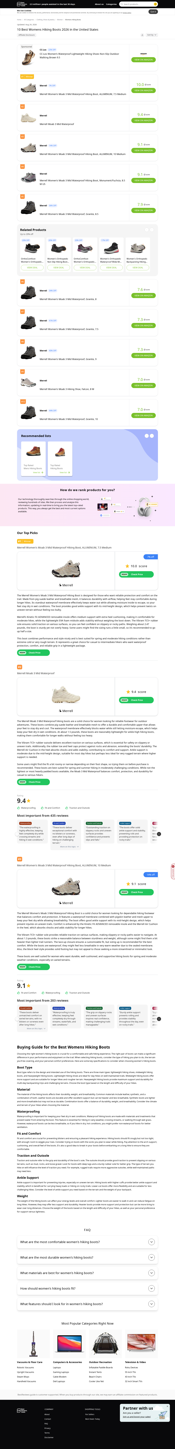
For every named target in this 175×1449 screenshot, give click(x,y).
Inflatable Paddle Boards (101, 1367)
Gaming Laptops (61, 1372)
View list (36, 472)
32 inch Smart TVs (133, 1381)
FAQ (46, 1423)
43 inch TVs (130, 1376)
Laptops (57, 1367)
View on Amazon (144, 59)
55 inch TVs (130, 1372)
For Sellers (89, 1414)
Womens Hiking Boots (73, 20)
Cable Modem (59, 1376)
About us (99, 4)
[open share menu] (142, 35)
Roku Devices (131, 1367)
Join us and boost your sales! (137, 1416)
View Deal (32, 267)
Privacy (47, 1428)
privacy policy (127, 13)
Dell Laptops (59, 1381)
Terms (47, 1433)
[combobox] (138, 4)
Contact (47, 1419)
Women (60, 20)
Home (19, 20)
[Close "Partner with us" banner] (167, 1406)
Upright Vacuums (25, 1372)
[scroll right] (159, 834)
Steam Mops (23, 1376)
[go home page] (22, 4)
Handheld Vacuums (26, 1381)
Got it (153, 11)
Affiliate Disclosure (27, 35)
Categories (111, 4)
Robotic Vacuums (25, 1367)
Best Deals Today (92, 1419)
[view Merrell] (28, 87)
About (47, 1414)
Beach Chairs (95, 1376)
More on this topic (68, 846)
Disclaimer (49, 1437)
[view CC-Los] (28, 57)
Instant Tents (95, 1372)
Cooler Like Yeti (96, 1381)
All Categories (29, 20)
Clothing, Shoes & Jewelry (46, 20)
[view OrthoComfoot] (32, 248)
